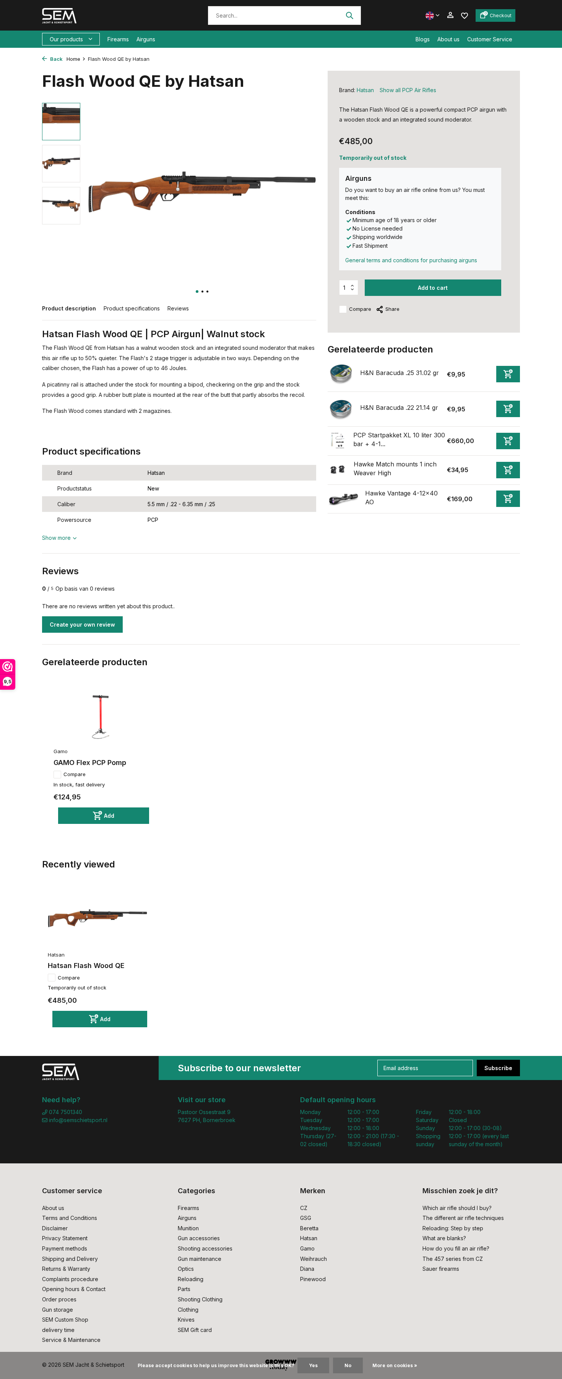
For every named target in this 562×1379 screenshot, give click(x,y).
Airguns (145, 39)
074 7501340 (64, 1112)
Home (73, 59)
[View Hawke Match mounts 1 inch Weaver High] (338, 470)
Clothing (188, 1309)
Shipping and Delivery (70, 1259)
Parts (184, 1289)
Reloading (190, 1279)
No (347, 1365)
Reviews (178, 308)
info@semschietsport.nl (78, 1120)
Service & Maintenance (71, 1340)
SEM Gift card (195, 1330)
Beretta (309, 1228)
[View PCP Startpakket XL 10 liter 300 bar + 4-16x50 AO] (338, 441)
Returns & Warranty (66, 1268)
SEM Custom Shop (65, 1319)
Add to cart (433, 287)
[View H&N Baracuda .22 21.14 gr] (341, 409)
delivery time (58, 1330)
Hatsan (365, 90)
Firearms (118, 39)
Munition (188, 1228)
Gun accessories (199, 1238)
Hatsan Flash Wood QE (86, 966)
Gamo (307, 1248)
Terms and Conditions (69, 1218)
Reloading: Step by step (452, 1228)
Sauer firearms (440, 1268)
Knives (186, 1319)
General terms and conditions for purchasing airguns (411, 260)
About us (448, 39)
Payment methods (64, 1248)
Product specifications (132, 308)
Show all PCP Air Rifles (408, 90)
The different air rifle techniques (463, 1218)
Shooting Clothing (200, 1299)
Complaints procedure (70, 1279)
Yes (313, 1365)
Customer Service (489, 39)
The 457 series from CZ (452, 1259)
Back (56, 59)
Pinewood (313, 1279)
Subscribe (498, 1068)
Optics (186, 1268)
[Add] (508, 374)
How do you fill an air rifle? (455, 1248)
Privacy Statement (65, 1238)
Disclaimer (55, 1228)
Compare (360, 309)
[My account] (450, 15)
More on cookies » (394, 1365)
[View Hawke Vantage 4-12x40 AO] (343, 499)
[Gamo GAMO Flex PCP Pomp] (101, 716)
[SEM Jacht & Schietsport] (94, 15)
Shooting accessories (205, 1248)
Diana (307, 1268)
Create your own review (82, 624)
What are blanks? (444, 1238)
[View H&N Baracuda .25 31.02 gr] (341, 374)
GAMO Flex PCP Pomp (90, 763)
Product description (69, 308)
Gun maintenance (199, 1259)
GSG (305, 1218)
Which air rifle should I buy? (457, 1208)
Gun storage (57, 1309)
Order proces (59, 1299)
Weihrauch (313, 1259)
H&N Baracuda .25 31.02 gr (399, 373)
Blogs (423, 39)
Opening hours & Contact (74, 1289)
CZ (303, 1208)
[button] (197, 291)
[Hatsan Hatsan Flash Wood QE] (97, 918)
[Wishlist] (464, 15)
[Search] (349, 15)
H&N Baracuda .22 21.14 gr (399, 407)
